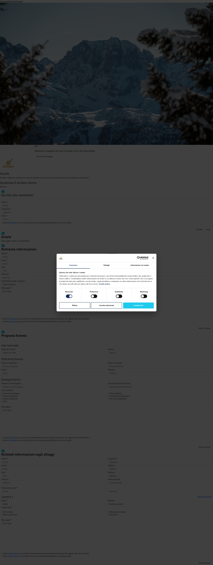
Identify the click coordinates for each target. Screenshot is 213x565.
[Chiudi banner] (153, 258)
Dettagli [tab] (107, 265)
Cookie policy (104, 284)
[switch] (94, 296)
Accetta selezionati (106, 305)
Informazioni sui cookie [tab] (140, 265)
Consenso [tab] (73, 265)
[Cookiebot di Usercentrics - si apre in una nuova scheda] (138, 258)
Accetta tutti (138, 305)
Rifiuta (74, 305)
